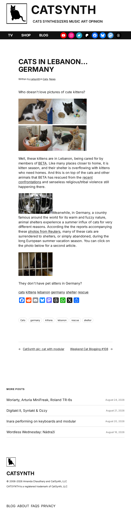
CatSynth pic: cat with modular (43, 349)
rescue (83, 292)
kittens (31, 292)
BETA (42, 163)
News (52, 79)
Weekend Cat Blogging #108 (89, 349)
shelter (71, 292)
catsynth (35, 79)
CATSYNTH (63, 10)
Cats (45, 79)
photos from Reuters (44, 231)
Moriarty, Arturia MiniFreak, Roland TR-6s (39, 400)
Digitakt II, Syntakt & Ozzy (26, 410)
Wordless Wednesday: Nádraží (30, 432)
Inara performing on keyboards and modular (41, 421)
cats (21, 292)
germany (58, 292)
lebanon (43, 292)
